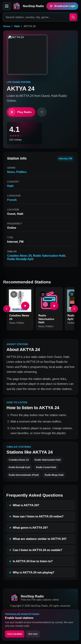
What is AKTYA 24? (26, 505)
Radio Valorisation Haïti (49, 255)
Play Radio (24, 112)
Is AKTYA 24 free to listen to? (33, 561)
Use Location (14, 634)
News (11, 172)
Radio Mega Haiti (54, 474)
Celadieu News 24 (19, 255)
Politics (21, 172)
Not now (32, 634)
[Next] (74, 308)
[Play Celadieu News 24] (25, 306)
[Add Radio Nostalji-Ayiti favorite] (72, 294)
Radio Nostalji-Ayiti (20, 259)
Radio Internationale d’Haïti (24, 474)
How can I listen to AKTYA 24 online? (38, 516)
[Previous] (6, 308)
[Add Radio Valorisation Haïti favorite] (43, 294)
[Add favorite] (42, 112)
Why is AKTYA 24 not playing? (33, 572)
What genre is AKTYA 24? (30, 527)
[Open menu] (7, 6)
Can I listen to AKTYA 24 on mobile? (37, 550)
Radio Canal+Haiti (46, 467)
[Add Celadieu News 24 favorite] (13, 294)
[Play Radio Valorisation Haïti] (54, 306)
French (12, 199)
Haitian (71, 323)
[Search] (73, 17)
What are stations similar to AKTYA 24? (39, 538)
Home (6, 26)
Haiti (17, 26)
